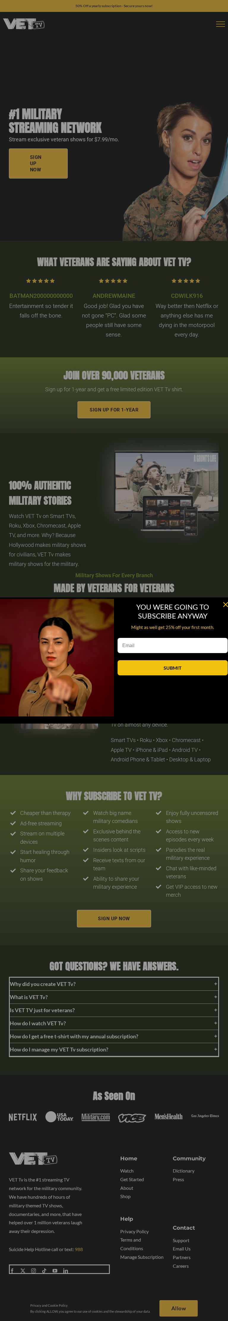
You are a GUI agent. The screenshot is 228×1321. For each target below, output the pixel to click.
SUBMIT (173, 668)
